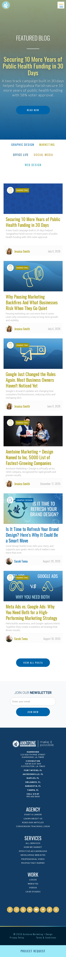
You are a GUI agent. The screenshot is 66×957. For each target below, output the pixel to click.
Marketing (47, 144)
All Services (33, 843)
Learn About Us (33, 818)
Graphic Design (22, 144)
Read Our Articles (33, 822)
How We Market (33, 847)
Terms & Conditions (46, 937)
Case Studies (33, 891)
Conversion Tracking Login (33, 826)
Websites (33, 884)
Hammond (33, 752)
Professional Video (33, 859)
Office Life (21, 155)
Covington (33, 761)
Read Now (33, 110)
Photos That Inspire (33, 863)
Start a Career (33, 814)
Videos (33, 887)
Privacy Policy (17, 937)
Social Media (43, 155)
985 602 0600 (32, 796)
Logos (33, 880)
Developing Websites (33, 855)
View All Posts (33, 662)
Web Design (33, 165)
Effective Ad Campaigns (33, 851)
